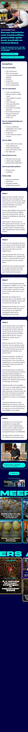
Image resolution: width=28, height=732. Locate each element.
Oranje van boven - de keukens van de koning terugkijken (12, 465)
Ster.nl (18, 478)
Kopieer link (15, 473)
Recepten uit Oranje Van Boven (9, 54)
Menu (24, 2)
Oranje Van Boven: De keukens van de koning (12, 57)
